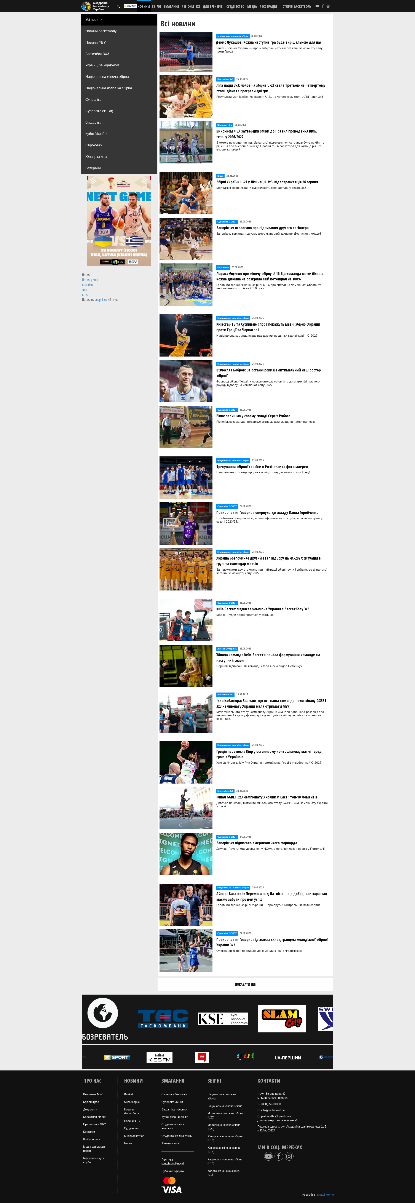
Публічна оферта (172, 1171)
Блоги (128, 1143)
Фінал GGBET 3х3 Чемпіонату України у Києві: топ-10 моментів (266, 797)
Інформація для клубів (93, 1160)
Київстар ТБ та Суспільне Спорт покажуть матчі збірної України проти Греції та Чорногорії (268, 327)
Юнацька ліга (96, 156)
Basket (128, 1094)
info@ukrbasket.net (273, 1110)
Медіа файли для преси (94, 1148)
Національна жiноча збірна (225, 1106)
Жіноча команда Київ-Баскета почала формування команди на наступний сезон (268, 657)
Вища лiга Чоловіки (174, 1109)
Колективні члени (94, 1116)
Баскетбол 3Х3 (97, 54)
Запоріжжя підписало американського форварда (256, 842)
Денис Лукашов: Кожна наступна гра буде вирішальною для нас (268, 42)
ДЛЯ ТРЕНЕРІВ (213, 6)
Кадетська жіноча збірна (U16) (223, 1173)
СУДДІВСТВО (235, 6)
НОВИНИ (144, 6)
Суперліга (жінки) (99, 111)
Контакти (89, 1131)
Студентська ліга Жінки (176, 1135)
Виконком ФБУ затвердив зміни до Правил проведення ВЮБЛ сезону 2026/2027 (267, 133)
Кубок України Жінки (174, 1116)
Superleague (132, 1102)
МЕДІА (252, 6)
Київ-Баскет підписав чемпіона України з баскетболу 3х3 (262, 608)
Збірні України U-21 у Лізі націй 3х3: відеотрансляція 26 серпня (267, 181)
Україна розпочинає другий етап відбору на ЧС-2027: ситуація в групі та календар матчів (268, 560)
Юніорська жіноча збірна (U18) (224, 1149)
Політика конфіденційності (172, 1161)
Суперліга (93, 99)
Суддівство (131, 1128)
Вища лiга (93, 122)
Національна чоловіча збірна (108, 88)
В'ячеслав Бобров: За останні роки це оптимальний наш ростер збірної (268, 372)
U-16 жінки (223, 267)
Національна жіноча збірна (107, 76)
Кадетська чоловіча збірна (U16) (225, 1161)
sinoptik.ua (101, 299)
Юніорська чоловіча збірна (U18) (225, 1138)
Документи (90, 1109)
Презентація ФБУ (94, 1124)
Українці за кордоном (102, 65)
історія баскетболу (296, 6)
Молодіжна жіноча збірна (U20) (224, 1127)
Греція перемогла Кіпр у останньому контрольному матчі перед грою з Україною (269, 754)
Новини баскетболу (101, 31)
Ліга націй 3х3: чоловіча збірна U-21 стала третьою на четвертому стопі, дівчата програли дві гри (270, 88)
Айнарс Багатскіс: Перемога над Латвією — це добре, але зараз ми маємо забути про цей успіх (271, 896)
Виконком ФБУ (92, 1094)
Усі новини (93, 19)
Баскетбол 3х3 (225, 79)
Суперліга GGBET (227, 222)
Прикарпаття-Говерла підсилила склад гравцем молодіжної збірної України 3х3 (272, 942)
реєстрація (268, 6)
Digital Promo (325, 1195)
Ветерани (93, 168)
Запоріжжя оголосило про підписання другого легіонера (262, 227)
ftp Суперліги (91, 1139)
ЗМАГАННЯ (171, 6)
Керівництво (91, 1102)
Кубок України (96, 134)
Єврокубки (93, 145)
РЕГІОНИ (188, 6)
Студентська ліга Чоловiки (172, 1126)
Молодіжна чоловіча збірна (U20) (225, 1115)
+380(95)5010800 (271, 1104)
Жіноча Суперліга (227, 649)
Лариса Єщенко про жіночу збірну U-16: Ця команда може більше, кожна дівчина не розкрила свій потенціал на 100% (270, 276)
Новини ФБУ (95, 42)
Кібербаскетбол (134, 1135)
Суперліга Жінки (172, 1102)
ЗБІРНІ (156, 6)
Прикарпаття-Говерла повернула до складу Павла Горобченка (267, 512)
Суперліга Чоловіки (174, 1094)
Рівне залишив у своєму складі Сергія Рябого (253, 415)
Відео (220, 176)
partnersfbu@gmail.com (276, 1116)
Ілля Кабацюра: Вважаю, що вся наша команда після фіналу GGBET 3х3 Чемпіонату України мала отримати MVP (271, 703)
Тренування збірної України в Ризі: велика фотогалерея (262, 466)
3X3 (198, 6)
